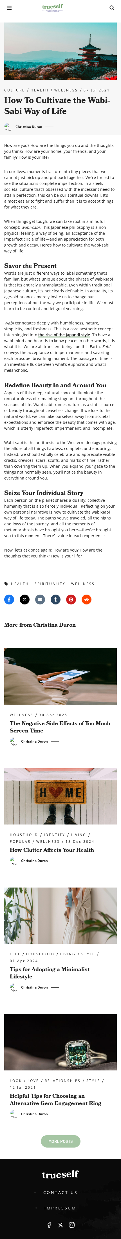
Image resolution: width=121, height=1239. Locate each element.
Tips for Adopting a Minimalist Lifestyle (49, 973)
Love (33, 1081)
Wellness (66, 90)
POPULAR (20, 842)
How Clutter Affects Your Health (52, 850)
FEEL (15, 954)
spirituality (50, 583)
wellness (83, 583)
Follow (60, 1225)
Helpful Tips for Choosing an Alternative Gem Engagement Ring (55, 1099)
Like (49, 1225)
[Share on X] (25, 599)
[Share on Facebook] (9, 599)
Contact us (60, 1192)
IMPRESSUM (60, 1208)
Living (78, 835)
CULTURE (14, 90)
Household (24, 835)
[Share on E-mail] (40, 599)
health (40, 90)
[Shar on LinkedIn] (55, 599)
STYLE (88, 954)
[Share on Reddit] (86, 599)
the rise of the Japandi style (64, 334)
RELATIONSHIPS (63, 1081)
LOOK (16, 1081)
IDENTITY (54, 835)
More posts (60, 1141)
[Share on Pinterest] (71, 599)
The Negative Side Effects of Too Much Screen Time (60, 727)
